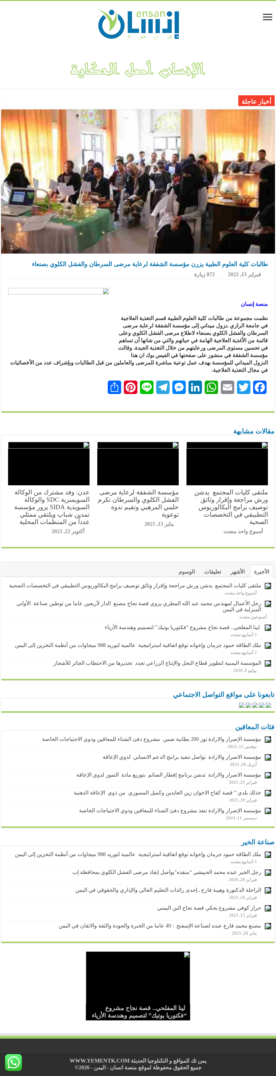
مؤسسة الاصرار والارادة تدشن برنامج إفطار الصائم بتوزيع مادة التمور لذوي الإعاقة (167, 775)
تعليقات (212, 572)
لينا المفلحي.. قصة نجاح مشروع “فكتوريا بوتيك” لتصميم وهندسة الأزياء (183, 627)
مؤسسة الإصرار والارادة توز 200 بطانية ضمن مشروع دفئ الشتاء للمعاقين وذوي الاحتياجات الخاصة (151, 739)
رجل (231, 101)
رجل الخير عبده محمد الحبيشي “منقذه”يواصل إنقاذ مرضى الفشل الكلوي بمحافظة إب (166, 872)
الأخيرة (261, 572)
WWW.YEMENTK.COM (100, 1061)
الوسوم (187, 572)
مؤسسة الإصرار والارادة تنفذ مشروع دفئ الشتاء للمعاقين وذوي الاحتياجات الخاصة (170, 810)
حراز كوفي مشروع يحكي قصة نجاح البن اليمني (209, 908)
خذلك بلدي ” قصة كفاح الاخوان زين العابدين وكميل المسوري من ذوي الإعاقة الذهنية (167, 792)
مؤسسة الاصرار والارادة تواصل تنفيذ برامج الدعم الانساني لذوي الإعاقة (180, 757)
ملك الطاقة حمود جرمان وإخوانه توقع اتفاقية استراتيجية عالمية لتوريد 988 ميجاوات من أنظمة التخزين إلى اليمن (138, 645)
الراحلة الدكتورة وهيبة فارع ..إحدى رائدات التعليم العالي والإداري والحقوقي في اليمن (168, 890)
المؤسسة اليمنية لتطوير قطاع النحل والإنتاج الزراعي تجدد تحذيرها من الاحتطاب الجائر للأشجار (157, 663)
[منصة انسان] (138, 23)
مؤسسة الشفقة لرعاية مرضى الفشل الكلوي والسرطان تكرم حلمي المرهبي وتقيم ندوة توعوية (138, 503)
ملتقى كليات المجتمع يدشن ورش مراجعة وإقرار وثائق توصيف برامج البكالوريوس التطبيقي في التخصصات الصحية (231, 507)
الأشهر (238, 572)
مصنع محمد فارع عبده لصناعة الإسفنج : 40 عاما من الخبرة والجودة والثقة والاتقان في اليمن (160, 925)
